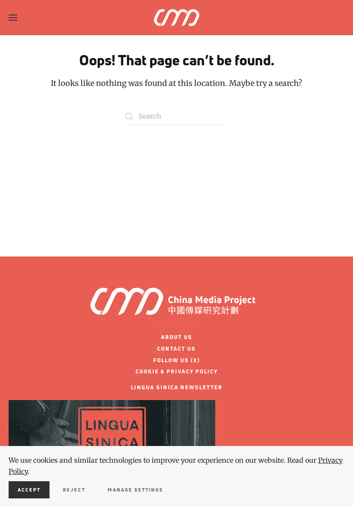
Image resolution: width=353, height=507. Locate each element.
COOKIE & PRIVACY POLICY (177, 371)
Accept (29, 489)
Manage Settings (135, 489)
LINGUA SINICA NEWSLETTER (177, 387)
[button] (13, 17)
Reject (74, 489)
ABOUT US (176, 337)
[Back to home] (176, 17)
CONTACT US (176, 348)
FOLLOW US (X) (176, 360)
